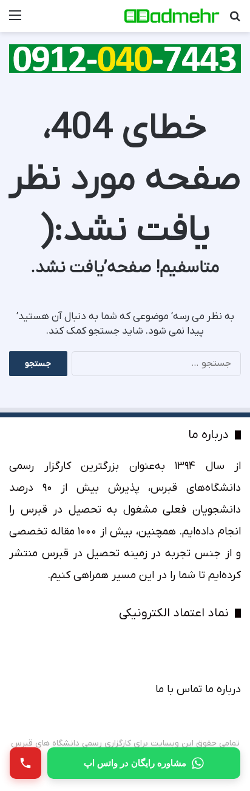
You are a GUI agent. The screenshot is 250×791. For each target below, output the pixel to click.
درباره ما (223, 689)
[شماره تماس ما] (125, 58)
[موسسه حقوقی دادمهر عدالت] (171, 16)
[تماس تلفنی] (25, 763)
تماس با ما (178, 689)
